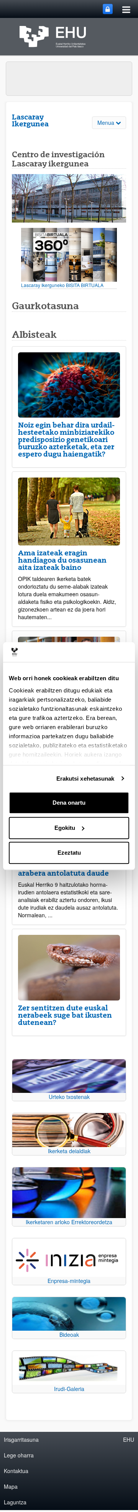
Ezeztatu (69, 852)
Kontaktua (16, 1471)
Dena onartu (69, 802)
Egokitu (64, 828)
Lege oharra (19, 1455)
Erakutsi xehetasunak (85, 778)
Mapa (11, 1486)
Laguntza (15, 1502)
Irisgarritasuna (21, 1439)
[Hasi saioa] (107, 9)
